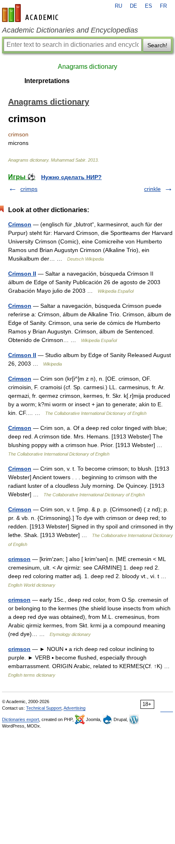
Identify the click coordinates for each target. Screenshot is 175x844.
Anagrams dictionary (87, 66)
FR (163, 6)
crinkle (152, 189)
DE (133, 6)
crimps (28, 189)
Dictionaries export (20, 719)
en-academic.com (31, 13)
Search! (157, 45)
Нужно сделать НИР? (71, 177)
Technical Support (43, 708)
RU (118, 6)
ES (148, 6)
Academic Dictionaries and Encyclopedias (70, 30)
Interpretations (47, 80)
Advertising (74, 708)
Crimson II (22, 273)
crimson (19, 559)
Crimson (19, 224)
